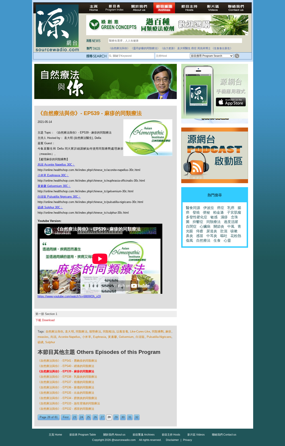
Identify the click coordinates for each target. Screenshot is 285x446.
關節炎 (219, 226)
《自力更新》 (169, 48)
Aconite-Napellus (69, 337)
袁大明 (69, 331)
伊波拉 (208, 208)
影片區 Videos (196, 434)
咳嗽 (234, 231)
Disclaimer (172, 440)
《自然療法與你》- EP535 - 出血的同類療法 (66, 392)
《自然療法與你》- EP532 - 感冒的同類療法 (66, 408)
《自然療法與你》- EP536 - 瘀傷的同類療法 (66, 387)
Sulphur (50, 342)
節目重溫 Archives (144, 434)
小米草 (86, 337)
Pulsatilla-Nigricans (159, 337)
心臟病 (205, 226)
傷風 (189, 240)
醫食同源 (193, 208)
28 (109, 417)
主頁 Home (55, 434)
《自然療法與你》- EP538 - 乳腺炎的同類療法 (67, 376)
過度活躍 (231, 222)
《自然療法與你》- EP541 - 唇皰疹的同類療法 (67, 360)
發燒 (196, 212)
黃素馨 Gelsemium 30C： (54, 186)
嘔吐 (223, 236)
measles (43, 337)
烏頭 (53, 337)
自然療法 (203, 240)
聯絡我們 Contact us (224, 434)
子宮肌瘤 (234, 212)
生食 (217, 240)
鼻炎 (189, 236)
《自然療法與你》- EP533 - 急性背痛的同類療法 (69, 403)
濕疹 (224, 217)
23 (74, 417)
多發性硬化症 (196, 217)
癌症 (194, 48)
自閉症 (191, 226)
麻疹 (168, 331)
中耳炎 (211, 236)
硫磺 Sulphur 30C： (50, 207)
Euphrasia (99, 337)
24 (81, 417)
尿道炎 (211, 231)
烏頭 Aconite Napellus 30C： (56, 164)
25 (88, 417)
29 (116, 417)
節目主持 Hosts (171, 434)
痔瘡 (199, 231)
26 (95, 417)
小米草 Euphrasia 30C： (53, 175)
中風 (230, 226)
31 (129, 417)
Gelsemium (126, 337)
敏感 (214, 217)
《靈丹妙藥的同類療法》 (145, 48)
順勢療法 (95, 331)
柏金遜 (218, 212)
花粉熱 (235, 236)
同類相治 (109, 331)
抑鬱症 (198, 222)
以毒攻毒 (122, 331)
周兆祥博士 (204, 48)
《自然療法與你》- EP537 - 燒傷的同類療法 (66, 382)
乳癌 (230, 208)
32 (136, 417)
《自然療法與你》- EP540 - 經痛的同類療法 (66, 366)
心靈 (227, 240)
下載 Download (45, 320)
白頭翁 (140, 337)
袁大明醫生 (184, 48)
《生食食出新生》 (222, 48)
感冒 (199, 236)
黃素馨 (112, 337)
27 (102, 417)
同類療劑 (158, 331)
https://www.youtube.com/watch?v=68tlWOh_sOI (69, 296)
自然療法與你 (54, 331)
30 (122, 417)
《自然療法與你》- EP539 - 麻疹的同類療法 (66, 371)
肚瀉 (223, 231)
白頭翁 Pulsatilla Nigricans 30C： (59, 196)
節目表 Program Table (82, 434)
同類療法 (82, 331)
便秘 (206, 212)
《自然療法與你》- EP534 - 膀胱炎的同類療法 (67, 398)
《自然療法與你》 (119, 48)
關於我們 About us (114, 434)
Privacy (187, 440)
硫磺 (40, 342)
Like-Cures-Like (140, 331)
